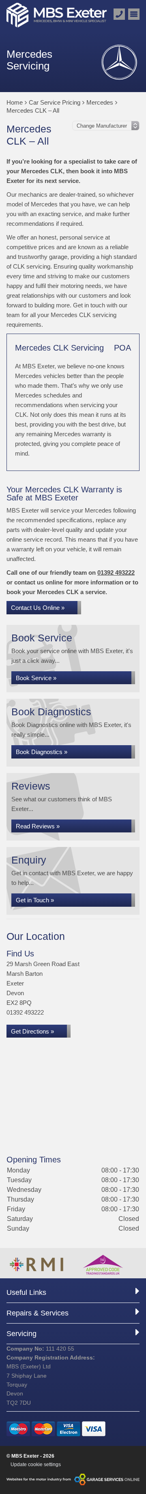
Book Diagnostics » (41, 751)
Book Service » (36, 678)
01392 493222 (116, 572)
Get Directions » (32, 1031)
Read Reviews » (38, 826)
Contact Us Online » (37, 607)
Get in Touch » (35, 900)
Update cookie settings (36, 1464)
